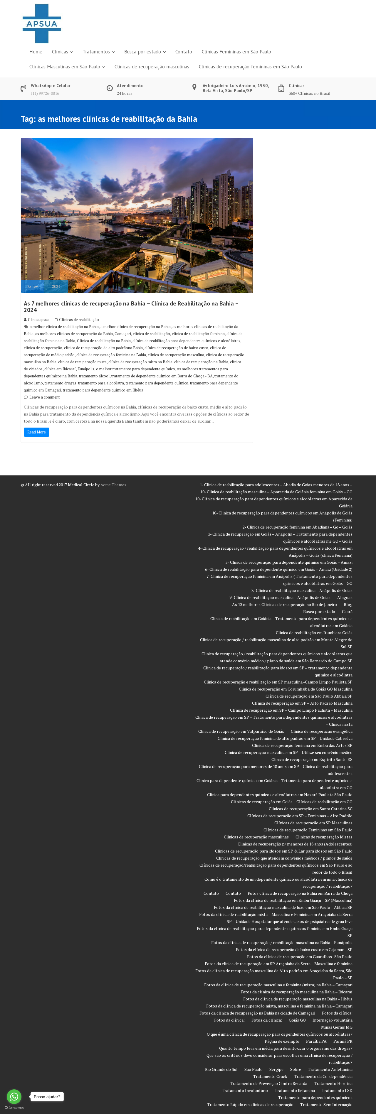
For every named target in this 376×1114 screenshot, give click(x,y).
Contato (183, 51)
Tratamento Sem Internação (326, 1104)
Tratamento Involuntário (245, 1090)
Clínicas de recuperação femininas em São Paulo (250, 66)
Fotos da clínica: (337, 1013)
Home (35, 51)
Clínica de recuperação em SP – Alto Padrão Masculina (302, 703)
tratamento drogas (60, 383)
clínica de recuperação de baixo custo (176, 347)
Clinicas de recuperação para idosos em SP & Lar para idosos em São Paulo (283, 851)
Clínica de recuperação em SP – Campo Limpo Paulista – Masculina (291, 710)
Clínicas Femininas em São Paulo (236, 51)
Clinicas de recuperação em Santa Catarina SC (310, 808)
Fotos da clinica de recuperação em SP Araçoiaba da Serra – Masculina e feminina (278, 963)
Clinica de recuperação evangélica (321, 731)
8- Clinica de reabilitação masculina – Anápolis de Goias (301, 590)
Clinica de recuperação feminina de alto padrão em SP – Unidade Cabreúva (285, 738)
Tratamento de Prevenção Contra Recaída (268, 1083)
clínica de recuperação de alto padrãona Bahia (103, 347)
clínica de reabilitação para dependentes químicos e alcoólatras (186, 340)
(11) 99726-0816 (45, 93)
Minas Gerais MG (336, 1027)
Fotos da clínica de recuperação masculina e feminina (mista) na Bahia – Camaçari (278, 985)
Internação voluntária (332, 1020)
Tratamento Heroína (333, 1083)
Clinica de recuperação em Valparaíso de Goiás (241, 731)
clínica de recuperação (43, 347)
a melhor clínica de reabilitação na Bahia (64, 326)
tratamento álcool (94, 376)
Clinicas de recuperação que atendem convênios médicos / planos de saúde (284, 858)
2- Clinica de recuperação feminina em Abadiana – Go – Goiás (297, 527)
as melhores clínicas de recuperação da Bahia (74, 333)
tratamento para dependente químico (157, 383)
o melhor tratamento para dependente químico (135, 369)
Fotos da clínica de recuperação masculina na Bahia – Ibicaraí (296, 992)
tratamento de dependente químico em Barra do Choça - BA (162, 376)
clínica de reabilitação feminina (198, 333)
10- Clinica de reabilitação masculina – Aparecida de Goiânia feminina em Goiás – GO (276, 491)
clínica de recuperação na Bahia (201, 361)
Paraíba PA (316, 1041)
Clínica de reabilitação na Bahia (104, 340)
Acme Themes (113, 484)
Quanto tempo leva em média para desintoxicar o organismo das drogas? (285, 1048)
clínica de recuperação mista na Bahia (140, 361)
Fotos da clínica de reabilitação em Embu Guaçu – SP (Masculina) (293, 900)
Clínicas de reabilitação (79, 319)
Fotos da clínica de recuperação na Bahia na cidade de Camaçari (257, 1013)
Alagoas (344, 597)
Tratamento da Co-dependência (323, 1076)
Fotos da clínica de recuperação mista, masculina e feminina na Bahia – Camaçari (279, 1006)
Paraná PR (342, 1041)
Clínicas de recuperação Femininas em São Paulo (307, 830)
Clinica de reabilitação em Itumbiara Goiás (314, 632)
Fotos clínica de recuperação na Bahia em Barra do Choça (300, 893)
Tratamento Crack (270, 1076)
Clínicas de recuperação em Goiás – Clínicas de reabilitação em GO (291, 801)
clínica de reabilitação (151, 333)
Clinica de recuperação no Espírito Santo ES (311, 759)
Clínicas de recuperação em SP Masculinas (313, 823)
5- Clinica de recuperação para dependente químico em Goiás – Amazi (289, 562)
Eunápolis (86, 369)
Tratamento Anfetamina (330, 1069)
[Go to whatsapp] (14, 1096)
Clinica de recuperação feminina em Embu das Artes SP (302, 745)
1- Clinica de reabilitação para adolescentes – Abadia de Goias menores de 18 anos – (276, 484)
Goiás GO (297, 1020)
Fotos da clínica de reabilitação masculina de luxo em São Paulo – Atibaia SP (283, 907)
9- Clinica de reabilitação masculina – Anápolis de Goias (279, 597)
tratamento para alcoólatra (101, 383)
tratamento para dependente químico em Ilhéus (103, 390)
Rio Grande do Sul (221, 1069)
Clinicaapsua (38, 319)
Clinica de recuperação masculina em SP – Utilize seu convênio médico (288, 752)
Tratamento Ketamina (295, 1090)
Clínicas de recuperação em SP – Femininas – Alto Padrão (299, 815)
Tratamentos (96, 51)
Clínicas (60, 51)
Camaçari (123, 333)
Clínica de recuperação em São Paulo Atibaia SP (309, 696)
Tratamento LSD (337, 1090)
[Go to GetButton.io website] (14, 1108)
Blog (348, 604)
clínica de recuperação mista (82, 361)
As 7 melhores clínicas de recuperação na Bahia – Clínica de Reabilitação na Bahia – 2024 (131, 307)
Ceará (347, 611)
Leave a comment (44, 397)
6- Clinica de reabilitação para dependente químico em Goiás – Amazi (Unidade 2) (278, 569)
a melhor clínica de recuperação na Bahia (135, 326)
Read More (36, 432)
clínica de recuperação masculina (176, 354)
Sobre (295, 1069)
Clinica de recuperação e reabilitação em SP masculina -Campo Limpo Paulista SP (278, 682)
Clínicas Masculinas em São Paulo (64, 66)
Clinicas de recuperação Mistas (324, 837)
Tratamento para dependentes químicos (315, 1097)
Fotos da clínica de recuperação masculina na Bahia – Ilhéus (297, 999)
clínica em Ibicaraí (60, 369)
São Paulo (253, 1069)
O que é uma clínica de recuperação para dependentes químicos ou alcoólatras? (279, 1034)
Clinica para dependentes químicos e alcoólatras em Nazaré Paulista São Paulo (279, 794)
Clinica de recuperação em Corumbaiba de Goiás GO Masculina (295, 689)
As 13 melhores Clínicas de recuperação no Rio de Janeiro (284, 604)
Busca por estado (142, 51)
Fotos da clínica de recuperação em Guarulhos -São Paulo (299, 956)
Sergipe (276, 1069)
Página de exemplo (282, 1041)
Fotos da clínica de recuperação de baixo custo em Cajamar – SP (294, 949)
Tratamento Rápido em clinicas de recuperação (250, 1104)
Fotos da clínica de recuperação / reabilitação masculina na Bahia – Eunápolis (281, 942)
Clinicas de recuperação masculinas (152, 66)
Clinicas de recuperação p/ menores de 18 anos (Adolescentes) (295, 844)
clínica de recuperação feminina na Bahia (111, 354)
